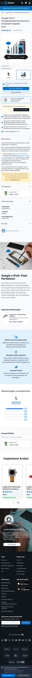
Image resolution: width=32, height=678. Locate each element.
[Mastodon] (20, 640)
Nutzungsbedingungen (8, 591)
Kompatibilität (5, 187)
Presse (18, 560)
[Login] (29, 3)
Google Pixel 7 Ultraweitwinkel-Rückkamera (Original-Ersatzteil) (17, 12)
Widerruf (3, 594)
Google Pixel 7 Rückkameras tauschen (17, 315)
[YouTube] (16, 640)
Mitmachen (20, 565)
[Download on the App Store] (23, 584)
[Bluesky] (23, 640)
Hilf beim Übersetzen (15, 634)
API (2, 571)
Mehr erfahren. (15, 101)
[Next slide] (18, 502)
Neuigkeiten (20, 563)
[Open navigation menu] (2, 3)
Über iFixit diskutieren (7, 565)
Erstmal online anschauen (10, 626)
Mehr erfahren (12, 544)
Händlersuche (21, 571)
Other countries (23, 675)
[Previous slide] (14, 502)
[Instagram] (13, 640)
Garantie (3, 596)
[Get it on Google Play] (24, 589)
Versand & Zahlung (6, 599)
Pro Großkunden (21, 568)
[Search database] (22, 3)
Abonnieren (26, 622)
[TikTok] (2, 640)
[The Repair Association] (30, 640)
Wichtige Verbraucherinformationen (9, 603)
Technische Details (7, 201)
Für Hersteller (21, 574)
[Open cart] (26, 3)
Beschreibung (5, 139)
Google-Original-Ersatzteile (19, 153)
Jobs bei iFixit (5, 568)
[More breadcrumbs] (2, 12)
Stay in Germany (16, 92)
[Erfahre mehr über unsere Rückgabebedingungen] (18, 131)
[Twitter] (9, 640)
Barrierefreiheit (5, 583)
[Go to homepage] (10, 3)
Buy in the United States (16, 88)
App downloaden (22, 579)
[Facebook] (6, 640)
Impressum (4, 585)
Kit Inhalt (4, 224)
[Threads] (26, 640)
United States (7, 675)
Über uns (4, 560)
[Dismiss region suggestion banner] (30, 667)
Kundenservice (5, 563)
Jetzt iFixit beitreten (21, 109)
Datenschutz (5, 588)
